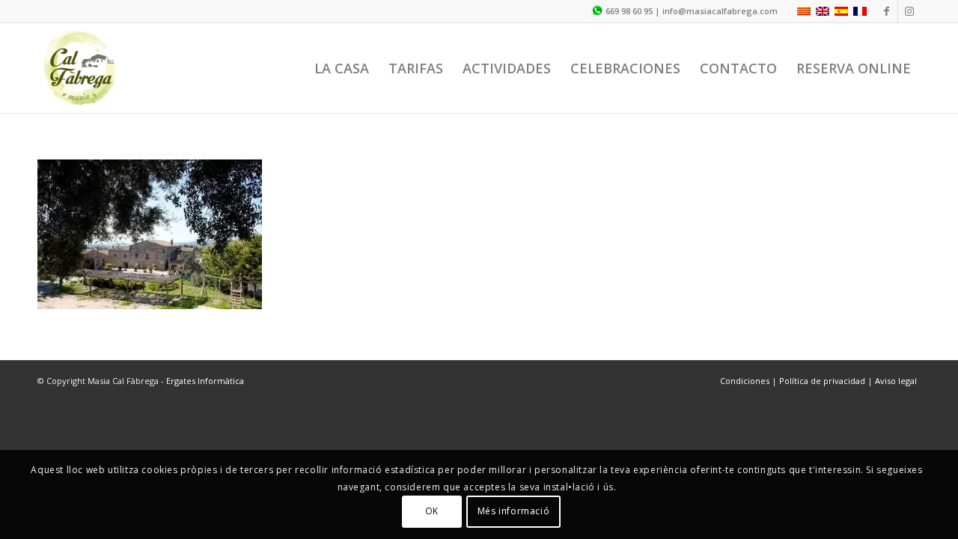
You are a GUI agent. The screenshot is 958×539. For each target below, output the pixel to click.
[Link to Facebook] (886, 11)
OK (432, 511)
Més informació (513, 511)
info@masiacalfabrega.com (720, 10)
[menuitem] (342, 68)
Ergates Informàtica (205, 380)
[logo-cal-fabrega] (80, 68)
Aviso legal (896, 380)
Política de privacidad (822, 380)
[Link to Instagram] (909, 11)
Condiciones (746, 380)
